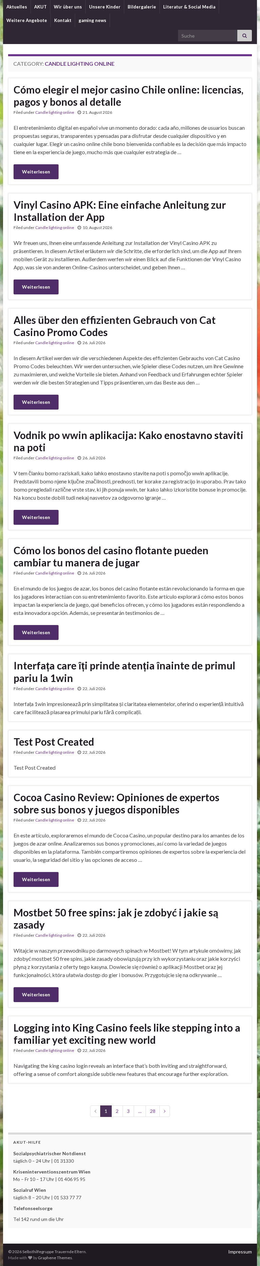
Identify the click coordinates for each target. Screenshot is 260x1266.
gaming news (92, 20)
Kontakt (62, 20)
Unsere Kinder (105, 6)
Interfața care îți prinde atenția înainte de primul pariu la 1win (124, 671)
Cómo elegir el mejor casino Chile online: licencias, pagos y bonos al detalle (128, 95)
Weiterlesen (36, 171)
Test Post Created (54, 741)
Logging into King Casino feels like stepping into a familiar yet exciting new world (127, 1033)
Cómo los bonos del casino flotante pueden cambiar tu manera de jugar (111, 556)
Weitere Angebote (26, 20)
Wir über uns (68, 6)
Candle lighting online (54, 112)
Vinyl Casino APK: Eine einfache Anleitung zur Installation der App (120, 211)
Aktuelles (16, 6)
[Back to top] (244, 1250)
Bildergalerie (142, 6)
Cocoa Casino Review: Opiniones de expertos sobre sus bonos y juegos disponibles (116, 803)
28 (152, 1111)
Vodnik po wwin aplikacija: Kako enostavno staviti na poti (128, 441)
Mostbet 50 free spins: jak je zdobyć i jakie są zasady (116, 918)
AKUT (40, 6)
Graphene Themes (55, 1257)
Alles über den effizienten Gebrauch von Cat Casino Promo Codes (115, 326)
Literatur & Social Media (189, 6)
